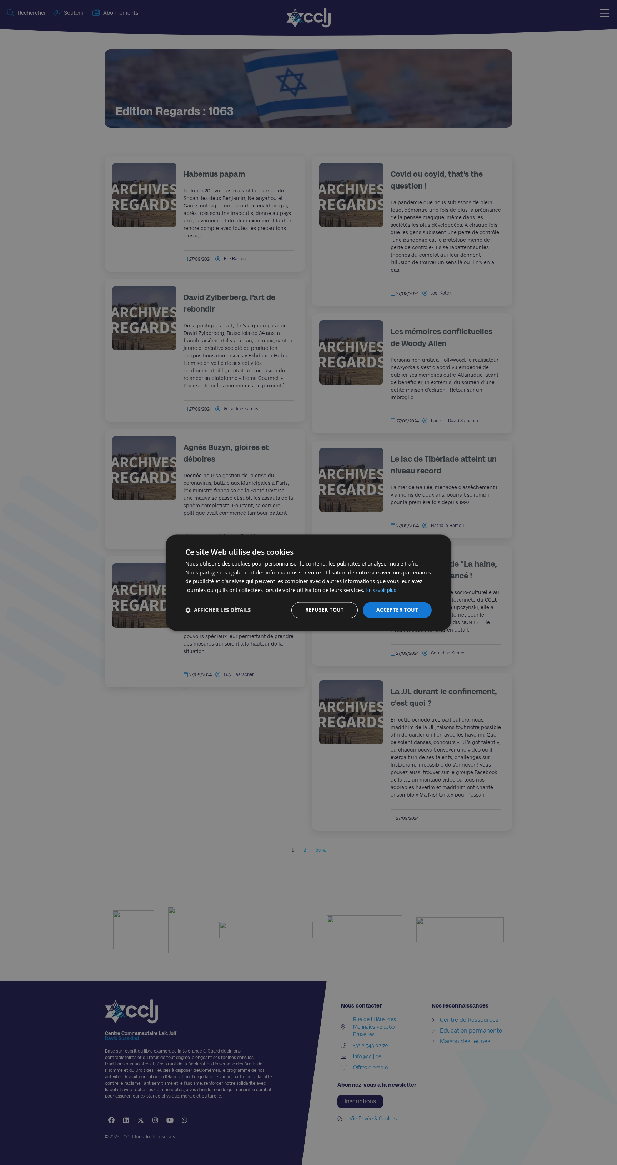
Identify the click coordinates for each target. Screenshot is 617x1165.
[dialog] (308, 582)
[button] (218, 610)
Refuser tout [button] (324, 609)
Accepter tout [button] (397, 609)
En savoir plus (381, 590)
